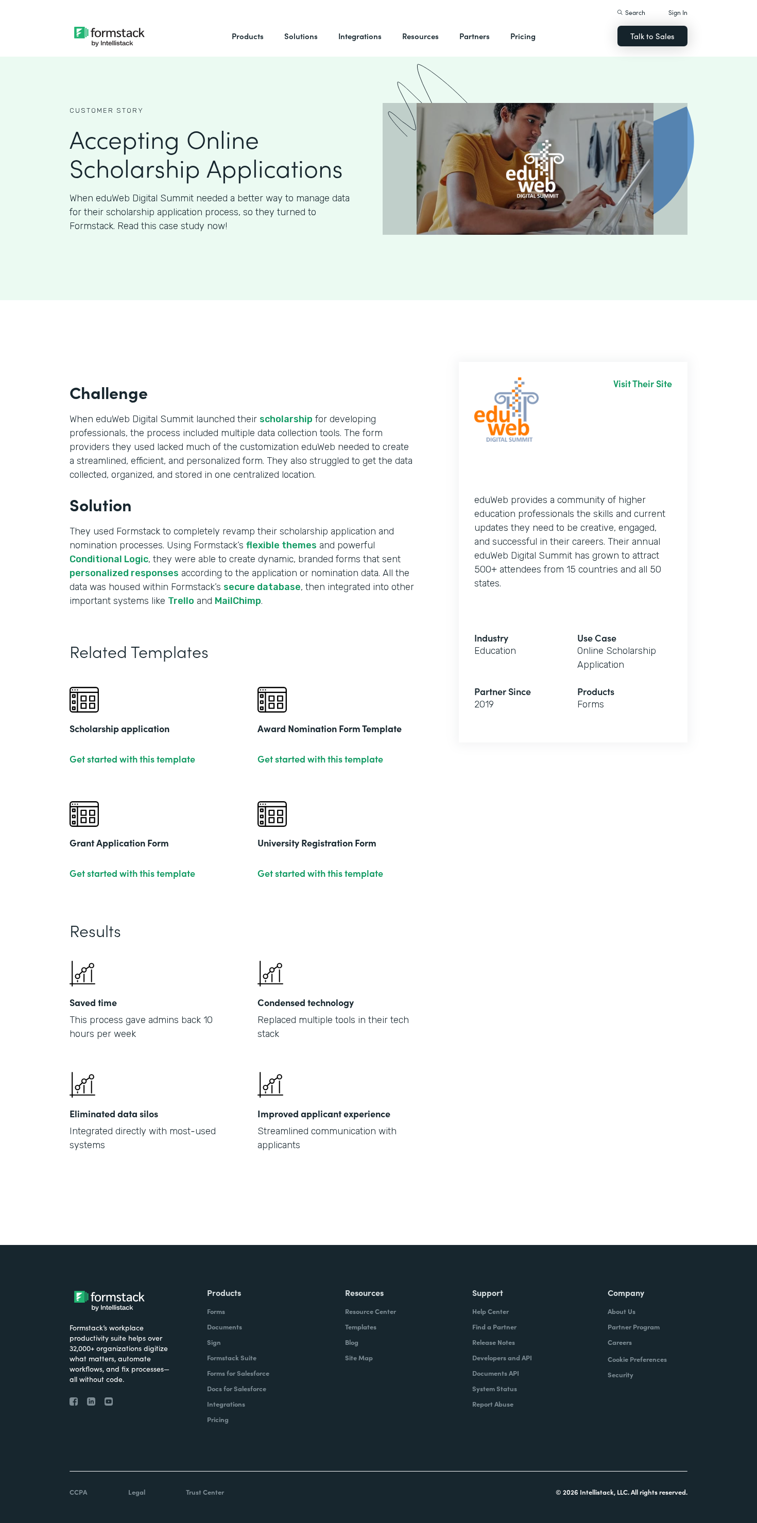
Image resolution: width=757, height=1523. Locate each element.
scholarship (286, 419)
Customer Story (107, 110)
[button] (248, 36)
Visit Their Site (642, 383)
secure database (262, 587)
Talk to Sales (652, 35)
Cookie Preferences (637, 1359)
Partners (474, 35)
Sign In (677, 12)
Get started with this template (132, 759)
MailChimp (238, 601)
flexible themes (281, 545)
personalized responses (124, 573)
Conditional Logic (109, 559)
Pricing (523, 35)
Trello (181, 601)
